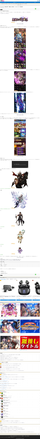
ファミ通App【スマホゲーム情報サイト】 (4, 3)
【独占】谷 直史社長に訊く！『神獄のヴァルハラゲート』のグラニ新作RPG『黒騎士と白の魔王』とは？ (10, 259)
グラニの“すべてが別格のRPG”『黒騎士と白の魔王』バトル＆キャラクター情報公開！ (19, 3)
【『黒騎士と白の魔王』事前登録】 (20, 23)
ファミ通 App (2, 0)
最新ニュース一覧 (10, 3)
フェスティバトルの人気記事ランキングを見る (4, 380)
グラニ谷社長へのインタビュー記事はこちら (4, 13)
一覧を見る (39, 277)
